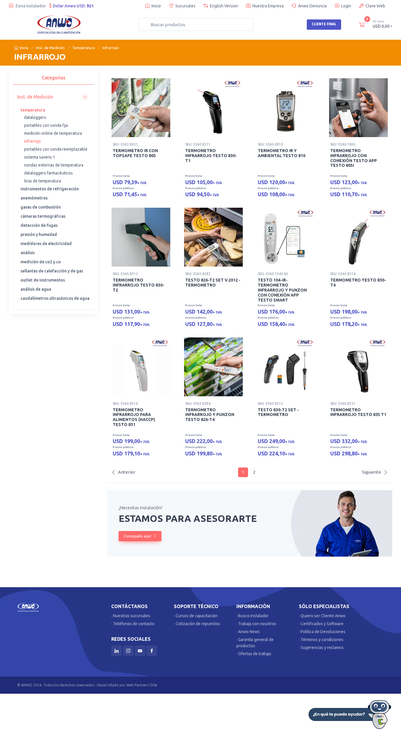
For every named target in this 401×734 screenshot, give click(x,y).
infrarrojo (32, 141)
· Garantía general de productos (255, 642)
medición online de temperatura (53, 133)
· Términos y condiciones (321, 639)
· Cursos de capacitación (196, 615)
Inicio (156, 6)
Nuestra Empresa (268, 6)
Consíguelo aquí (138, 536)
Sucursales (185, 6)
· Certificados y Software (321, 623)
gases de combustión (41, 207)
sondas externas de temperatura (53, 165)
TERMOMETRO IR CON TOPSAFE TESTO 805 (135, 153)
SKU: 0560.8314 (342, 274)
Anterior (126, 472)
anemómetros (34, 198)
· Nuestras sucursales (130, 615)
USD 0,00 (381, 24)
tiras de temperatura (42, 181)
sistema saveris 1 (39, 157)
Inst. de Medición (50, 48)
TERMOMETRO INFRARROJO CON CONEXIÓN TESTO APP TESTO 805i (353, 158)
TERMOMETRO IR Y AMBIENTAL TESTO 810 (281, 153)
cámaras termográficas (43, 216)
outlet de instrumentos (43, 280)
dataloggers (35, 117)
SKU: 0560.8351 (342, 403)
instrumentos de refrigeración (50, 189)
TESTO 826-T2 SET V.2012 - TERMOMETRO (212, 282)
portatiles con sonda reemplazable (55, 149)
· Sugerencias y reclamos (321, 647)
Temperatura (83, 48)
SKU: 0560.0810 (270, 144)
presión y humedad (39, 234)
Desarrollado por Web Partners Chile (127, 685)
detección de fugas (39, 225)
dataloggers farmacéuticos (48, 173)
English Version (224, 6)
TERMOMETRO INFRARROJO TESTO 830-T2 (138, 285)
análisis (28, 252)
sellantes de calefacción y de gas (52, 271)
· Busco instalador (252, 615)
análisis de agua (36, 289)
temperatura (33, 110)
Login (346, 6)
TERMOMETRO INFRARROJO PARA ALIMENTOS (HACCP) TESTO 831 (134, 417)
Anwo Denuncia (312, 6)
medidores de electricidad (46, 243)
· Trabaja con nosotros (256, 623)
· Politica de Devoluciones (322, 631)
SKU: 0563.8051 (125, 144)
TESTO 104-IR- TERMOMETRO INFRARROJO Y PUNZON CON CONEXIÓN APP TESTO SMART (282, 290)
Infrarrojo (110, 48)
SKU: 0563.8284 (197, 403)
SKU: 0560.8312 (125, 274)
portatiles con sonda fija (46, 125)
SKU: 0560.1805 (342, 144)
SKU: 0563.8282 (197, 274)
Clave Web (375, 6)
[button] (52, 96)
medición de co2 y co (41, 261)
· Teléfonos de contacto (132, 623)
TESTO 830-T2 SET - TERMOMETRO (278, 412)
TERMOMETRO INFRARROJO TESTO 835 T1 (358, 412)
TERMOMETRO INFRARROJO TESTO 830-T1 (211, 155)
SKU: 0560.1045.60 (273, 274)
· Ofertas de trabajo (253, 653)
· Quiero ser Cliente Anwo (322, 615)
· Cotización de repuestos (197, 623)
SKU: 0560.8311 (197, 144)
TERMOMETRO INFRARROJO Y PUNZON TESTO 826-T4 (209, 414)
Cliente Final (324, 24)
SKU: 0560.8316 (125, 403)
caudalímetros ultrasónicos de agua (55, 298)
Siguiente (371, 472)
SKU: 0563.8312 (270, 403)
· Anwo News (248, 631)
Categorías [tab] (53, 77)
